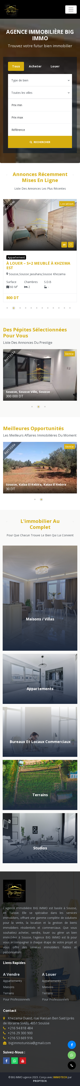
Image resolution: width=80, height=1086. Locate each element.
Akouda (48, 484)
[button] (7, 308)
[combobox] (40, 80)
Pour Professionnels (16, 999)
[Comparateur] (8, 245)
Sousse (37, 274)
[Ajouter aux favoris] (14, 245)
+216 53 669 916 (20, 1038)
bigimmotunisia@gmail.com (29, 1043)
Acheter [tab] (35, 66)
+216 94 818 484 (20, 1028)
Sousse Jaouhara (42, 392)
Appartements (12, 981)
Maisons (8, 987)
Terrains (8, 993)
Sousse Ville (50, 274)
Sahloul (62, 392)
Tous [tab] (16, 66)
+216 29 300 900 (20, 1033)
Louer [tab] (55, 66)
